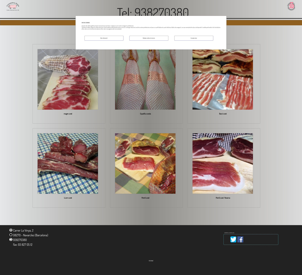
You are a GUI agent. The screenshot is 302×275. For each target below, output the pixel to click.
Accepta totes (194, 38)
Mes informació (103, 38)
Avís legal (151, 260)
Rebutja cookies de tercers (149, 38)
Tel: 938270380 (153, 12)
